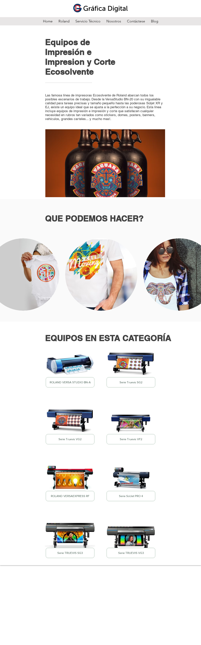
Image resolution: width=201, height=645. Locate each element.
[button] (101, 274)
